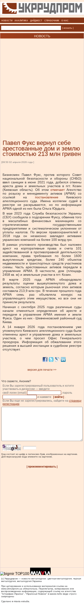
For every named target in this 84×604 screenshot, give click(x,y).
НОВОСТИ (6, 20)
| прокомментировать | (42, 466)
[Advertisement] (42, 82)
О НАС (65, 20)
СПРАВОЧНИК (51, 20)
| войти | (58, 397)
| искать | (68, 27)
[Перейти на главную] (42, 16)
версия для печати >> (42, 369)
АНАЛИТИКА (21, 20)
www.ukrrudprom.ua (11, 588)
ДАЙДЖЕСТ (36, 20)
